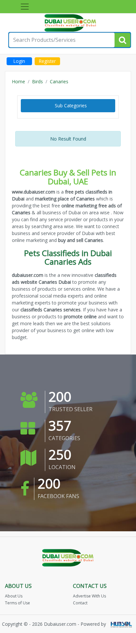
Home (18, 81)
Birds (37, 81)
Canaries (59, 81)
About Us (13, 596)
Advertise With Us (89, 596)
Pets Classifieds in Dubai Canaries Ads (68, 257)
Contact (80, 603)
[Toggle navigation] (25, 6)
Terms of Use (17, 603)
